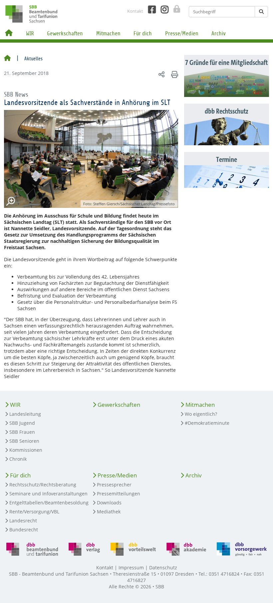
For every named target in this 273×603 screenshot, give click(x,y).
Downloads (109, 502)
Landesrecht (23, 520)
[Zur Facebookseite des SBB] (149, 9)
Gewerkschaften (65, 33)
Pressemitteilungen (118, 493)
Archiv (218, 33)
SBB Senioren (24, 441)
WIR (30, 33)
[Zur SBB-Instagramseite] (162, 9)
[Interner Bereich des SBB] (174, 9)
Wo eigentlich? (201, 414)
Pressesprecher (114, 484)
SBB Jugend (22, 423)
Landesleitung (25, 414)
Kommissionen (25, 450)
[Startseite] (7, 58)
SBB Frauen (22, 432)
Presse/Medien (181, 33)
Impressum (131, 567)
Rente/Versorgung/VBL (34, 511)
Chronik (18, 459)
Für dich (143, 33)
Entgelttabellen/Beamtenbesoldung (49, 502)
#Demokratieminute (207, 423)
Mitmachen (108, 33)
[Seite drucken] (173, 74)
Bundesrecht (23, 529)
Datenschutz (163, 567)
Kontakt (135, 11)
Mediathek (109, 511)
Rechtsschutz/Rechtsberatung (42, 484)
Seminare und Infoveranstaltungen (48, 493)
